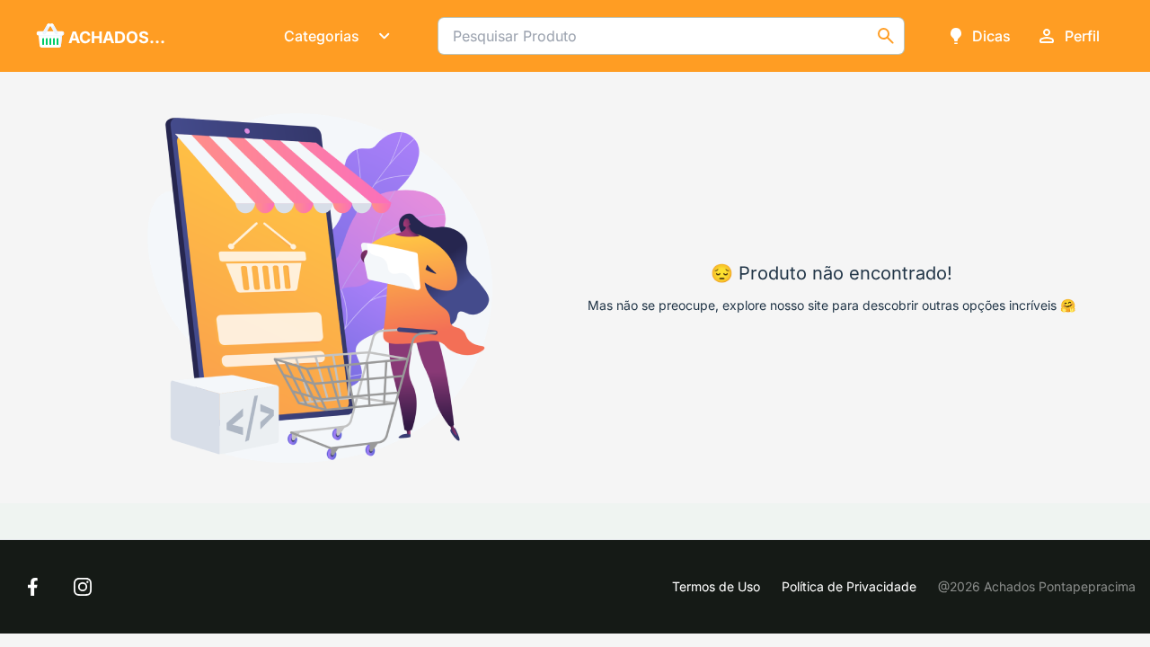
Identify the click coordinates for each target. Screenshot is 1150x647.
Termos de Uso (716, 586)
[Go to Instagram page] (83, 587)
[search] (886, 36)
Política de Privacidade (849, 586)
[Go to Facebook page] (32, 587)
